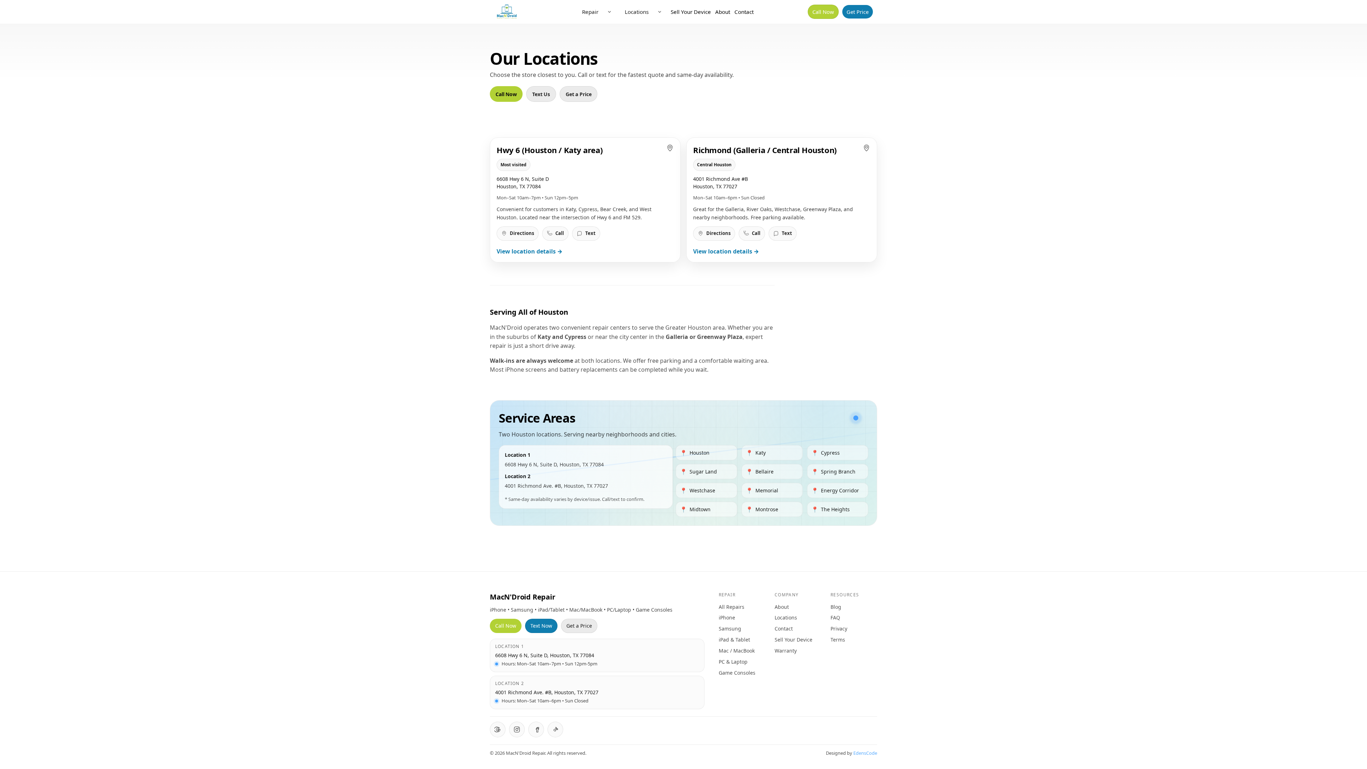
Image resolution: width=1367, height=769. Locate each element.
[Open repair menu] (609, 12)
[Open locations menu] (659, 12)
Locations (637, 11)
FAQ (835, 617)
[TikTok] (555, 729)
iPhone (727, 617)
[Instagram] (517, 729)
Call (559, 233)
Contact (744, 11)
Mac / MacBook (737, 650)
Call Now (823, 11)
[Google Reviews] (498, 729)
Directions (522, 233)
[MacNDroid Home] (507, 12)
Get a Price (578, 93)
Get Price (858, 11)
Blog (836, 606)
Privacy (839, 628)
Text (590, 233)
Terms (838, 639)
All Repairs (731, 606)
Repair (590, 11)
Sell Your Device (691, 11)
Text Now (541, 625)
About (722, 11)
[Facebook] (536, 729)
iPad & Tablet (734, 639)
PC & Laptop (733, 661)
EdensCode (865, 753)
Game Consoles (737, 672)
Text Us (541, 93)
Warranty (786, 650)
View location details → (529, 251)
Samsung (730, 628)
